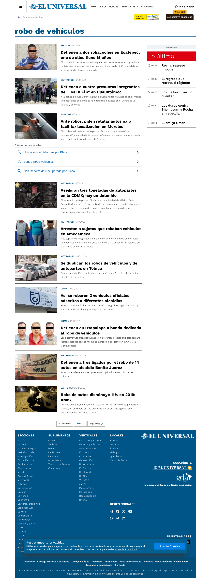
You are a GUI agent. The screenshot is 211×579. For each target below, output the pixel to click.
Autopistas (54, 460)
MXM (93, 6)
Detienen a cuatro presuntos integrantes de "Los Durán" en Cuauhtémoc (100, 89)
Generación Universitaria (86, 462)
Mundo (21, 472)
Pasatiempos (86, 488)
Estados (66, 114)
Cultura (21, 511)
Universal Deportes (28, 503)
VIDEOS (103, 6)
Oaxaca (114, 444)
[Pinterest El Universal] (117, 518)
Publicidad (111, 561)
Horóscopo (85, 492)
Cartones (22, 496)
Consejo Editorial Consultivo (53, 561)
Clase (51, 440)
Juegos (83, 484)
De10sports (85, 472)
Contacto (120, 565)
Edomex (65, 45)
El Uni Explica (25, 460)
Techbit (21, 531)
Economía (23, 499)
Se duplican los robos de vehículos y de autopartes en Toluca (99, 266)
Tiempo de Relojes (59, 464)
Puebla (114, 448)
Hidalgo (114, 452)
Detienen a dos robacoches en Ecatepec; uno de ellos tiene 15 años (100, 55)
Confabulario (24, 515)
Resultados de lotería (87, 498)
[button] (180, 17)
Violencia (97, 561)
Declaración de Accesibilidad (171, 561)
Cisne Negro (55, 468)
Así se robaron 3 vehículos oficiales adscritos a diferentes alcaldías (95, 298)
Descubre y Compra (91, 440)
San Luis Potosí (119, 460)
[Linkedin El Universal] (123, 518)
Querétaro (116, 456)
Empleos (84, 452)
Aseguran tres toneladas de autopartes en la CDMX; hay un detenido (98, 193)
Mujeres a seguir (27, 448)
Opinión (21, 492)
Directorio (29, 561)
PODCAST (114, 6)
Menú (20, 535)
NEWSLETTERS (130, 6)
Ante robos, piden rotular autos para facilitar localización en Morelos (96, 124)
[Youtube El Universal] (130, 512)
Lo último (161, 56)
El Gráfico (85, 468)
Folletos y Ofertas (89, 444)
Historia (148, 561)
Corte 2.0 (22, 444)
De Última (54, 452)
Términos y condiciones (99, 565)
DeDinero (84, 476)
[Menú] (21, 6)
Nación (21, 440)
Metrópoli (67, 80)
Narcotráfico (24, 488)
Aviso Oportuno (88, 448)
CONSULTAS (147, 6)
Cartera (66, 387)
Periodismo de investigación (25, 454)
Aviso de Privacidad (130, 561)
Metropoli (23, 480)
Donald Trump (25, 476)
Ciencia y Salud (26, 523)
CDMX (64, 288)
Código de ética (80, 561)
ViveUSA (84, 480)
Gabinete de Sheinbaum (24, 466)
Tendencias (24, 519)
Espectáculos (25, 507)
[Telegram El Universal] (111, 512)
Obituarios (85, 456)
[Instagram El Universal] (111, 518)
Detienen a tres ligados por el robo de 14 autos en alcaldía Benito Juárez (100, 365)
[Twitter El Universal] (123, 512)
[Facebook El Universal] (117, 512)
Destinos (53, 456)
